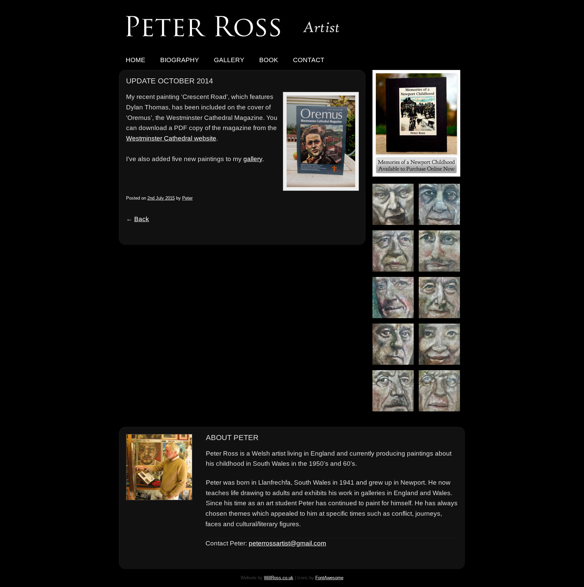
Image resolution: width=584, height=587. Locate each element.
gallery (252, 158)
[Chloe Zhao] (442, 367)
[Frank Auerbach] (442, 227)
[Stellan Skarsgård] (395, 274)
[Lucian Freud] (395, 227)
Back (141, 219)
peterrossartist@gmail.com (287, 543)
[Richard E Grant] (395, 321)
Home (135, 59)
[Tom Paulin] (395, 367)
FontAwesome (329, 577)
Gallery (229, 59)
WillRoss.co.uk (278, 577)
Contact (308, 59)
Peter (187, 198)
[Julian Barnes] (442, 321)
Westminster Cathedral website (171, 138)
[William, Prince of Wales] (442, 274)
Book (268, 59)
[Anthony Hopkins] (442, 414)
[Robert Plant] (395, 414)
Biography (179, 59)
